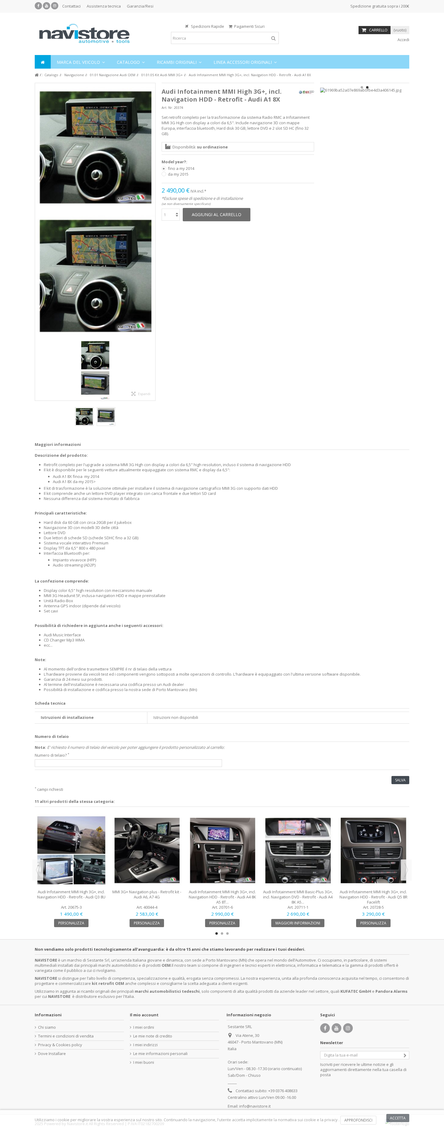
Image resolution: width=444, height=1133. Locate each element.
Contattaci (71, 6)
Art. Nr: (167, 107)
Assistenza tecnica (104, 6)
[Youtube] (46, 5)
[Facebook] (38, 5)
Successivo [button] (152, 241)
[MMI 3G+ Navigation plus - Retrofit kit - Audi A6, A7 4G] (147, 850)
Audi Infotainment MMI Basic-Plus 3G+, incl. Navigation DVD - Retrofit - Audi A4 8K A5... (298, 897)
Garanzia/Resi (140, 6)
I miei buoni (143, 1062)
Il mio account (144, 1015)
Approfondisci (358, 1120)
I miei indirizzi (145, 1044)
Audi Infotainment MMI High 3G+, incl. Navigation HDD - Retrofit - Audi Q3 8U (71, 894)
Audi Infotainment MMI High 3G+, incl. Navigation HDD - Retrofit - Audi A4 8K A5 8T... (222, 897)
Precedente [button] (38, 241)
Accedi (403, 39)
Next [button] (406, 870)
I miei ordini (143, 1027)
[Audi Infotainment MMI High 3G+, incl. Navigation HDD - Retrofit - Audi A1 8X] (95, 147)
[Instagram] (54, 5)
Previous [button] (37, 870)
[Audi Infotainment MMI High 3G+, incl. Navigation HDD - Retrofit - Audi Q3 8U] (71, 850)
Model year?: (175, 161)
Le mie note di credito (152, 1036)
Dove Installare (52, 1053)
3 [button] (227, 933)
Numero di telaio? (52, 755)
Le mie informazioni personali (160, 1053)
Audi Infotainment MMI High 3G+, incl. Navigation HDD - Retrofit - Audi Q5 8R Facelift (373, 897)
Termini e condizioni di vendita (66, 1036)
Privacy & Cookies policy (60, 1044)
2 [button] (367, 87)
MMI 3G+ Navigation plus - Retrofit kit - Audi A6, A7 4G (146, 894)
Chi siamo (47, 1027)
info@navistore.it (255, 1106)
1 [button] (362, 87)
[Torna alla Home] (36, 75)
